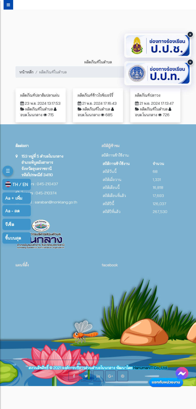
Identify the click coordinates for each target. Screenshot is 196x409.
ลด (12, 210)
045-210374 (46, 193)
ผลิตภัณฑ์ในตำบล (39, 109)
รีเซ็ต (9, 224)
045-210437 (47, 183)
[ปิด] (190, 34)
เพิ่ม (13, 198)
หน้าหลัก (26, 72)
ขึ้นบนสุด (13, 238)
